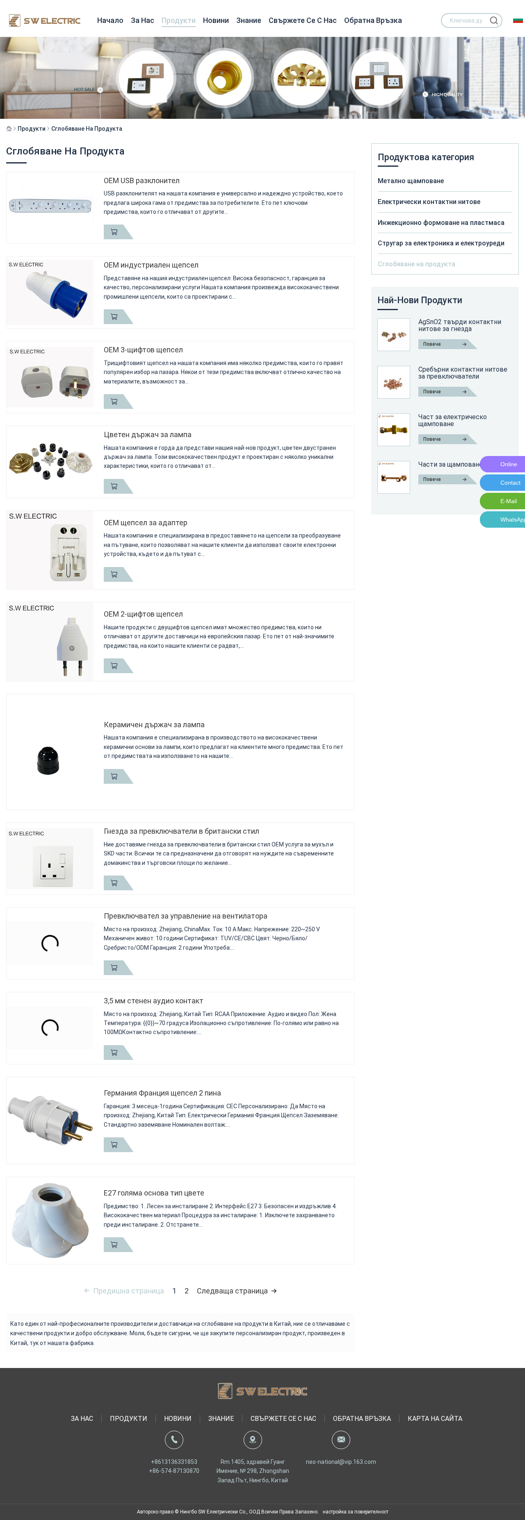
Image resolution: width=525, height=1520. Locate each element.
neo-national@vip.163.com (341, 1462)
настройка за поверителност (355, 1512)
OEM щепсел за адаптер (145, 522)
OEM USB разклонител (142, 180)
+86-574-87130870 (174, 1471)
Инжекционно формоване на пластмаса (441, 223)
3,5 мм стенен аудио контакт (153, 1000)
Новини (216, 20)
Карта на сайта (435, 1418)
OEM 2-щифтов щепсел (143, 614)
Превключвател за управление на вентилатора (185, 916)
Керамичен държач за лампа (154, 724)
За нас (142, 20)
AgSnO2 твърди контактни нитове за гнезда (459, 325)
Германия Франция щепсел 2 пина (162, 1093)
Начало (110, 20)
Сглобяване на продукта (86, 128)
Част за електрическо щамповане (452, 420)
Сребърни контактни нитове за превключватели (462, 373)
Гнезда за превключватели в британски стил (181, 831)
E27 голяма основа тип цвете (154, 1193)
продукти (179, 20)
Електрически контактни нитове (429, 202)
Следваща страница (232, 1290)
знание (248, 20)
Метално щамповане (411, 181)
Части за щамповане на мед (462, 464)
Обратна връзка (373, 20)
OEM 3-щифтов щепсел (143, 349)
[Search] (494, 20)
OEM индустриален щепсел (151, 265)
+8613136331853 (174, 1462)
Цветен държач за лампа (148, 434)
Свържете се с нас (303, 20)
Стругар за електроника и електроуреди (441, 243)
